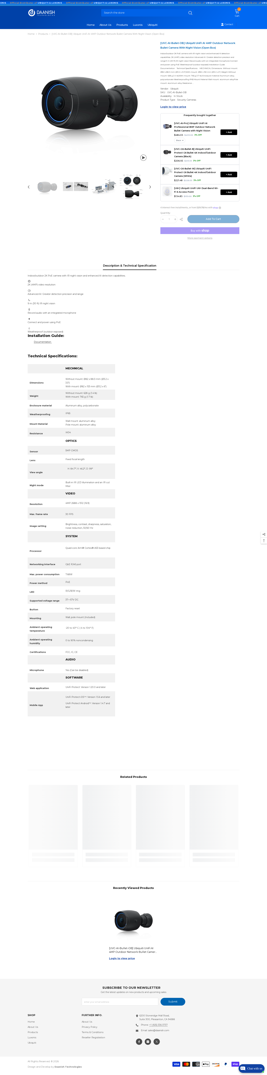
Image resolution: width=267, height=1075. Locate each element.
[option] (89, 103)
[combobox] (143, 13)
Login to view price (173, 106)
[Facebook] (139, 1041)
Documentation (43, 341)
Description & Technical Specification (129, 265)
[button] (28, 187)
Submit (173, 1001)
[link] (53, 854)
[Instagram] (148, 1041)
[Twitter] (156, 1041)
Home (31, 34)
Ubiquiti (174, 88)
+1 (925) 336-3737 (158, 1024)
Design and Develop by (55, 1066)
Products (43, 34)
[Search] (147, 13)
